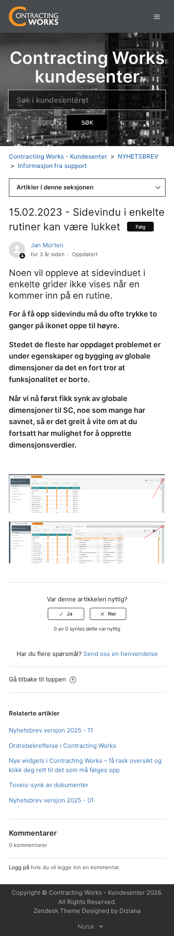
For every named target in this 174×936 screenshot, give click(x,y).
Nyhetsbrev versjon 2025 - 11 (51, 730)
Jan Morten (47, 245)
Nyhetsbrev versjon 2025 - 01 (51, 800)
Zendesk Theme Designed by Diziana (87, 911)
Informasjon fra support (52, 166)
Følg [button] (140, 227)
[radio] (66, 614)
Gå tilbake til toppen (38, 679)
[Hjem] (34, 16)
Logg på (19, 867)
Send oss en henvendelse (120, 654)
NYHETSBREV (138, 156)
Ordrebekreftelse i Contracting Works (62, 745)
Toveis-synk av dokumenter (49, 785)
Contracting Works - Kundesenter (58, 156)
